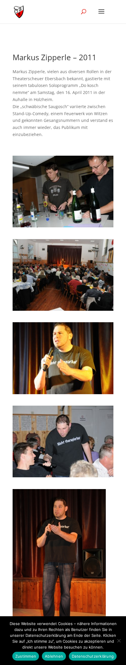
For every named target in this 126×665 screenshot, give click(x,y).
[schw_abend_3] (63, 475)
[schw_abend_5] (63, 226)
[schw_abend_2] (63, 392)
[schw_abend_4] (63, 309)
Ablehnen (54, 656)
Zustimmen (25, 656)
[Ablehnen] (119, 641)
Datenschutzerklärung (93, 656)
